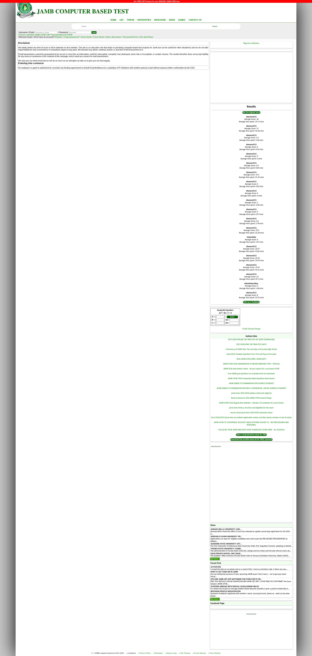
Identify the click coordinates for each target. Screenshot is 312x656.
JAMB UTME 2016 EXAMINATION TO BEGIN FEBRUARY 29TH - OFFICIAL (251, 364)
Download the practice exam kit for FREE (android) (251, 440)
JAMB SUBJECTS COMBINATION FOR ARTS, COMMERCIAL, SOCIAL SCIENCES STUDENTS (251, 388)
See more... (214, 559)
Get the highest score (251, 112)
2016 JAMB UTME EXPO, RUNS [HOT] (251, 359)
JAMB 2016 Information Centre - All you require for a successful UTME (251, 369)
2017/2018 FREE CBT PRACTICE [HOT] (251, 344)
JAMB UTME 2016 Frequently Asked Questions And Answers (251, 379)
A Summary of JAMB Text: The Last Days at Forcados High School (251, 349)
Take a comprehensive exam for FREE (251, 435)
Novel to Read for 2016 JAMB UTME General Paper (251, 398)
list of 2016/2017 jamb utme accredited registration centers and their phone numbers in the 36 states (251, 418)
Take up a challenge (251, 302)
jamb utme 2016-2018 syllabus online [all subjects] (251, 393)
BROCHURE (160, 20)
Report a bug (172, 653)
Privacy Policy (145, 653)
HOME (113, 20)
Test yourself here (130, 37)
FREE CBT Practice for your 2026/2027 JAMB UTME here (158, 1)
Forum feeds (98, 37)
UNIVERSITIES (144, 20)
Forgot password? (72, 37)
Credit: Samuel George (251, 329)
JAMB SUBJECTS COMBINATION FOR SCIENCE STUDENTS (251, 383)
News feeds (86, 37)
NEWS (172, 20)
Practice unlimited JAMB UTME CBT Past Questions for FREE (46, 35)
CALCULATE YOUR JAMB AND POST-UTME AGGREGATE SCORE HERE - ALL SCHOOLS (251, 430)
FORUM (130, 20)
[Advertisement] (251, 77)
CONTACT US (195, 20)
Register (58, 37)
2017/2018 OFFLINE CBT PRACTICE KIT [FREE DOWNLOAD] (251, 340)
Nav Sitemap (185, 653)
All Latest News (146, 37)
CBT (122, 20)
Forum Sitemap (200, 653)
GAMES (181, 20)
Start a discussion (113, 37)
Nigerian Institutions (251, 43)
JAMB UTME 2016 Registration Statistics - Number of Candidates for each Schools (251, 403)
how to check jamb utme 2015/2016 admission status (251, 413)
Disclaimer (159, 653)
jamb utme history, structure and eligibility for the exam (251, 408)
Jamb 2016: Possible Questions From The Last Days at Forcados (251, 354)
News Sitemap (215, 653)
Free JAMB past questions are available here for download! (251, 374)
